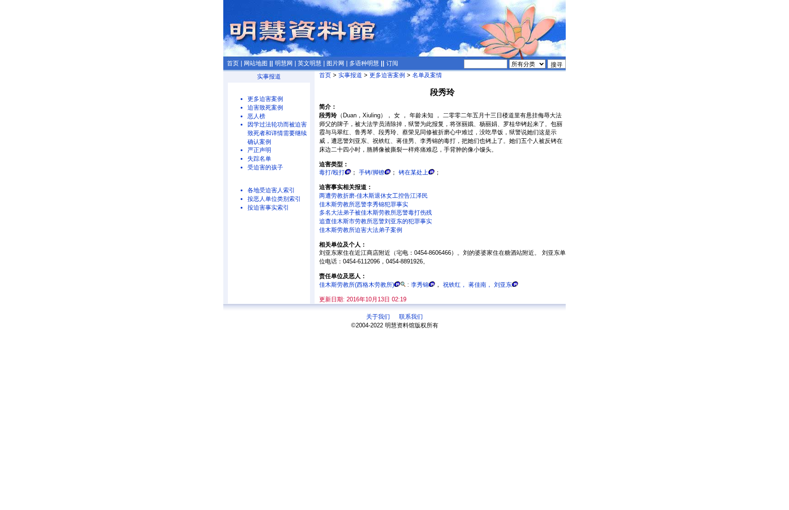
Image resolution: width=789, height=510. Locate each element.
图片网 (335, 63)
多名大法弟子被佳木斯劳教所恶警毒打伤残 (375, 212)
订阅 (392, 63)
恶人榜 (256, 116)
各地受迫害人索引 (271, 190)
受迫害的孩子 (265, 167)
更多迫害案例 (265, 98)
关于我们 (378, 316)
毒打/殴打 (332, 172)
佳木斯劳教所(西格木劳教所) (356, 284)
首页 (233, 63)
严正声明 (259, 150)
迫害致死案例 (265, 107)
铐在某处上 (413, 172)
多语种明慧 (364, 63)
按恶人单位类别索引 (274, 198)
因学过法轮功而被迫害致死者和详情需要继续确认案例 (277, 133)
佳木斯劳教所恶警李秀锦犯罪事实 (363, 204)
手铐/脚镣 (371, 172)
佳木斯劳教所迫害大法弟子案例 (360, 229)
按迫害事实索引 (268, 207)
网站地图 (256, 63)
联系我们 (411, 316)
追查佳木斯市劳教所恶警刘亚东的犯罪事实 (375, 221)
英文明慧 (309, 63)
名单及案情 (427, 75)
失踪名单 (259, 158)
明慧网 (284, 63)
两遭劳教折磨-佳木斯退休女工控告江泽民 (373, 195)
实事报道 (269, 76)
